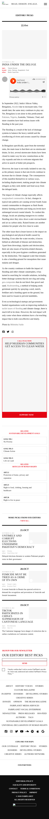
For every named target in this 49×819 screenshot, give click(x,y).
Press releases (26, 713)
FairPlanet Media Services (24, 706)
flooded (15, 107)
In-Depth (6, 694)
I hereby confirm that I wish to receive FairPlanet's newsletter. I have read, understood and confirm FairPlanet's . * (27, 671)
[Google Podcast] (43, 731)
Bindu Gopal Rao (13, 72)
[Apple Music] (37, 731)
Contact (13, 789)
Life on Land (9, 461)
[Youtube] (22, 731)
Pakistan (14, 70)
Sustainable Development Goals (24, 721)
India (9, 70)
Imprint (33, 792)
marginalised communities (13, 198)
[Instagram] (11, 731)
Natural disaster (12, 68)
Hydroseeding (13, 286)
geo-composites (8, 282)
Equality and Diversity (24, 785)
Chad (27, 70)
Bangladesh (21, 70)
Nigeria (13, 117)
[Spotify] (32, 731)
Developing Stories (37, 694)
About (9, 686)
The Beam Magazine (35, 702)
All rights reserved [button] (24, 800)
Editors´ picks (28, 746)
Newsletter (9, 713)
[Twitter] (16, 731)
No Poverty (8, 442)
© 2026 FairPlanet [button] (24, 796)
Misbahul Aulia (17, 324)
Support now (26, 415)
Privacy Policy (19, 792)
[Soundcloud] (27, 731)
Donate (7, 702)
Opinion (17, 702)
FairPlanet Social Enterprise (24, 710)
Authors (20, 717)
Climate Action (9, 451)
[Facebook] (6, 731)
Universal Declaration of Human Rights (24, 725)
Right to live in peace (12, 500)
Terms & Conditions (30, 789)
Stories (39, 686)
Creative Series (24, 698)
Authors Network (34, 754)
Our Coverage (10, 746)
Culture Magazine (24, 690)
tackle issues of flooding (12, 308)
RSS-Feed (42, 713)
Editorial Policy (24, 781)
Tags (30, 717)
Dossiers (18, 694)
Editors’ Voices (24, 686)
